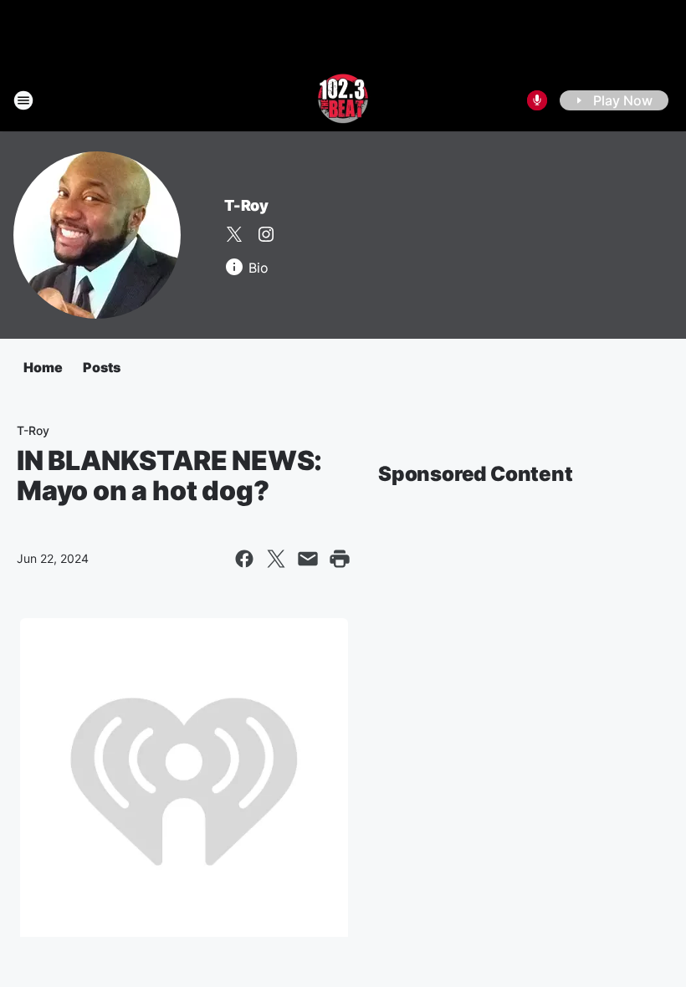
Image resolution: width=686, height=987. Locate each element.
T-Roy (246, 205)
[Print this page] (339, 558)
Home (43, 367)
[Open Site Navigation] (23, 100)
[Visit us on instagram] (266, 234)
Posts (101, 367)
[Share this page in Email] (308, 558)
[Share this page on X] (276, 558)
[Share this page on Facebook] (244, 558)
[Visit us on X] (234, 234)
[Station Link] (343, 100)
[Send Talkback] (537, 100)
